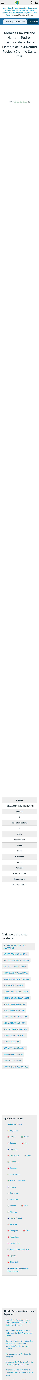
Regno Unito (15, 1243)
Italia (26, 1206)
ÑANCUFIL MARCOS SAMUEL (16, 1067)
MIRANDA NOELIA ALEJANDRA (16, 979)
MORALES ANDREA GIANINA (15, 1017)
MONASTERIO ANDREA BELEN (16, 992)
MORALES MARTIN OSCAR (14, 1004)
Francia (13, 1187)
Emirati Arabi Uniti (17, 1180)
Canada (13, 1143)
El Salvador (14, 1174)
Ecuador (13, 1168)
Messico (13, 1212)
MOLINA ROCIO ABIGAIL (14, 985)
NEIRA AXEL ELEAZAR (12, 1061)
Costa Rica (14, 1155)
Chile (26, 1143)
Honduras (14, 1199)
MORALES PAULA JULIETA (14, 1023)
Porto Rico (14, 1237)
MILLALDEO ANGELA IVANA (15, 967)
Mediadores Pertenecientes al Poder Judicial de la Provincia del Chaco (19, 1333)
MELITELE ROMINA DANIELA (15, 954)
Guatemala (14, 1193)
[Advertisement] (19, 79)
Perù (27, 1231)
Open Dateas (13, 8)
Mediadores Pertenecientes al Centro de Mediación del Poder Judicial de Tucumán (18, 1322)
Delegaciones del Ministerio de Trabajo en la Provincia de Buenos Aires (19, 1372)
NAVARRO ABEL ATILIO (13, 1054)
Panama (13, 1224)
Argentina (22, 8)
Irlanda (13, 1206)
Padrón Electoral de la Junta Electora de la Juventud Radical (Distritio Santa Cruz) (19, 12)
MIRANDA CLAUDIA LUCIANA (16, 973)
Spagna (13, 1256)
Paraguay (14, 1231)
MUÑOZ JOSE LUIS (11, 1042)
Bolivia (12, 1137)
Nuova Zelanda (16, 1218)
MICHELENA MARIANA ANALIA (16, 960)
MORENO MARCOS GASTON (15, 1029)
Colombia (14, 1149)
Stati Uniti (14, 1262)
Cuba (29, 1155)
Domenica (14, 1162)
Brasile (26, 1137)
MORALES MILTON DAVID (14, 1010)
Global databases (14, 1124)
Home (4, 8)
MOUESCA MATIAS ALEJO (14, 1035)
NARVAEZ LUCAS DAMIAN (14, 1048)
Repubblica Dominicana (19, 1249)
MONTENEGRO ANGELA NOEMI (16, 998)
